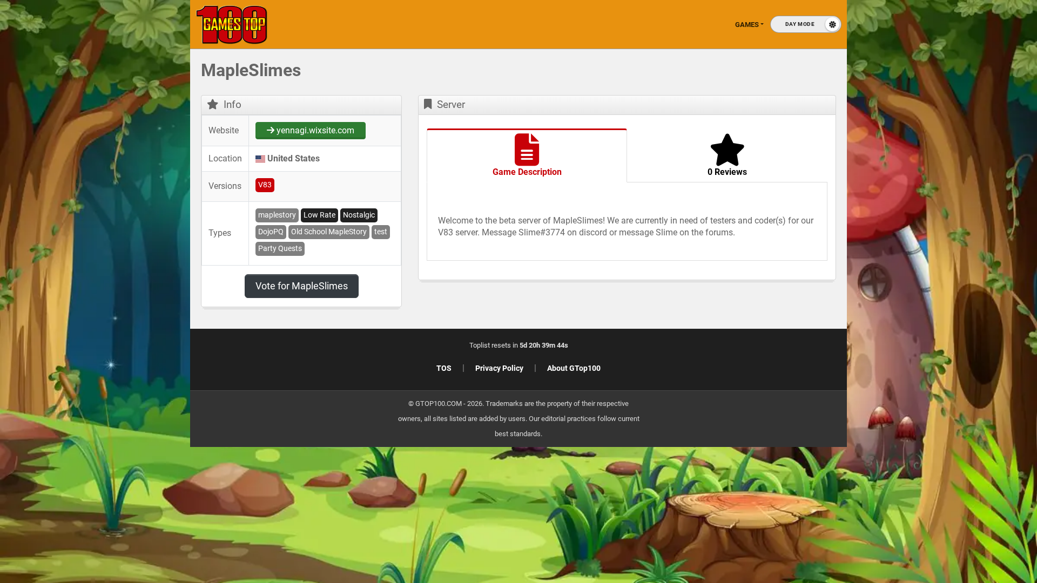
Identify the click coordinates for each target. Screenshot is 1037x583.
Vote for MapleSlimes (301, 286)
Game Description (527, 172)
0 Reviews (727, 172)
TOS (444, 368)
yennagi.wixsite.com (314, 130)
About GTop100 (574, 368)
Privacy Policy (499, 368)
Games (747, 25)
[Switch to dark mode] (805, 24)
